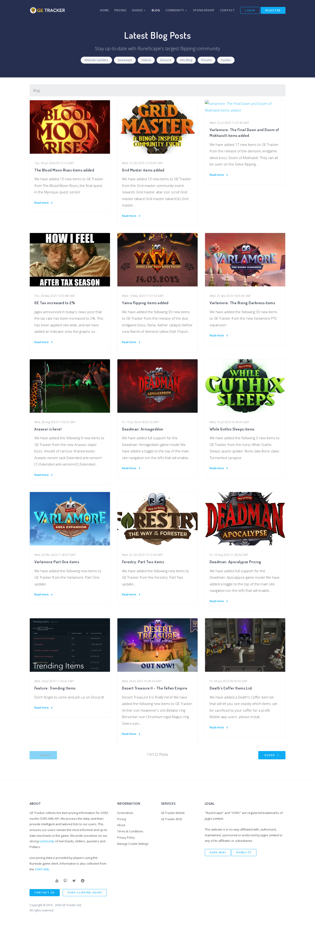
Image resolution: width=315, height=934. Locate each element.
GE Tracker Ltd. (72, 905)
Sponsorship (203, 10)
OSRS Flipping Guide (85, 892)
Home (104, 10)
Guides (138, 10)
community (46, 841)
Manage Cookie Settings (132, 844)
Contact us (44, 892)
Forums (206, 60)
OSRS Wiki (42, 869)
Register (273, 10)
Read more (41, 203)
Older (270, 755)
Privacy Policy (126, 838)
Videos (146, 60)
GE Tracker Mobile (173, 813)
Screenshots (125, 813)
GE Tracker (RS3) (171, 819)
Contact (227, 10)
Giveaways (125, 60)
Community (175, 10)
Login (250, 10)
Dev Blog (186, 60)
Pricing (120, 10)
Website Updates (96, 60)
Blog (156, 10)
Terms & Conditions (130, 831)
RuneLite (244, 852)
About (121, 825)
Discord (165, 60)
